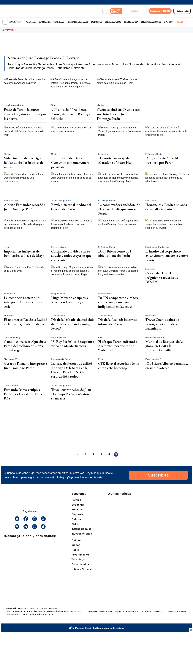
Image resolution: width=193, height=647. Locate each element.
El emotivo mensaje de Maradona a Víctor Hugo (116, 160)
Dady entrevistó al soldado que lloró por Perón (164, 160)
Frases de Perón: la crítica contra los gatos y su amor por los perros (25, 114)
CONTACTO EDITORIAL (177, 612)
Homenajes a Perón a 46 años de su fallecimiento (166, 206)
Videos (75, 545)
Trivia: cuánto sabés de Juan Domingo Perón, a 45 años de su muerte (72, 394)
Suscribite (158, 475)
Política (31, 22)
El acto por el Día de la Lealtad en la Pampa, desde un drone (25, 321)
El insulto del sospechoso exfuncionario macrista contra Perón (166, 255)
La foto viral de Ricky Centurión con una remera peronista (70, 162)
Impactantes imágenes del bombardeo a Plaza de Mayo (24, 253)
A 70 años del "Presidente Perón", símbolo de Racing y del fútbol (71, 114)
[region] (96, 46)
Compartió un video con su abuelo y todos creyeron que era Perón (71, 255)
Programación (80, 554)
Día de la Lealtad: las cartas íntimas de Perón (117, 321)
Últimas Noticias (82, 569)
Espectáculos (113, 22)
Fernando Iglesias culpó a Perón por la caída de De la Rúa (23, 394)
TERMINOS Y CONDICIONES (99, 612)
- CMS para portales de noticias (99, 628)
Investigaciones (151, 22)
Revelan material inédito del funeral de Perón (71, 206)
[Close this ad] (191, 630)
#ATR (74, 524)
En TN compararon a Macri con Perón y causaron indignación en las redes (118, 302)
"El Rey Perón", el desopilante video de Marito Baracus (72, 343)
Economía (45, 22)
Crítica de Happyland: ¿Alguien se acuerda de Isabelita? (161, 277)
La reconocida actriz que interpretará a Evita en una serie (23, 302)
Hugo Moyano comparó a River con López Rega (69, 299)
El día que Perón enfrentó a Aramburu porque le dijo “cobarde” (117, 346)
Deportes (96, 22)
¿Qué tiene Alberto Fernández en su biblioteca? (167, 365)
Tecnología (131, 22)
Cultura (76, 519)
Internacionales (78, 22)
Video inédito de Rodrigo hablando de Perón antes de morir (23, 162)
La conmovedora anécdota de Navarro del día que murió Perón (119, 209)
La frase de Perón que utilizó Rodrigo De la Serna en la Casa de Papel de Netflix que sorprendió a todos (71, 370)
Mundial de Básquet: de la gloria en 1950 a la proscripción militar (164, 346)
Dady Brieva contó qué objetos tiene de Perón (114, 253)
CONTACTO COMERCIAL (153, 612)
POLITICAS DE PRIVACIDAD (127, 612)
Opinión (169, 22)
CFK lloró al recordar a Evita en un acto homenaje (118, 365)
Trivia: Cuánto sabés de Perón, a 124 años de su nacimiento (162, 324)
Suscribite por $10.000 (160, 10)
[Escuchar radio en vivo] (134, 11)
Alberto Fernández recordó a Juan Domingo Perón (24, 206)
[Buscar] (105, 11)
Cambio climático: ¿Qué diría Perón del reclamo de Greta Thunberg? (25, 346)
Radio (180, 22)
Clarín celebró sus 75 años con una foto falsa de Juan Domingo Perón (118, 114)
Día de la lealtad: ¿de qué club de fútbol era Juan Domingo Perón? (72, 324)
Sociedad (59, 22)
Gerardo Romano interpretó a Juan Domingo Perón (25, 365)
